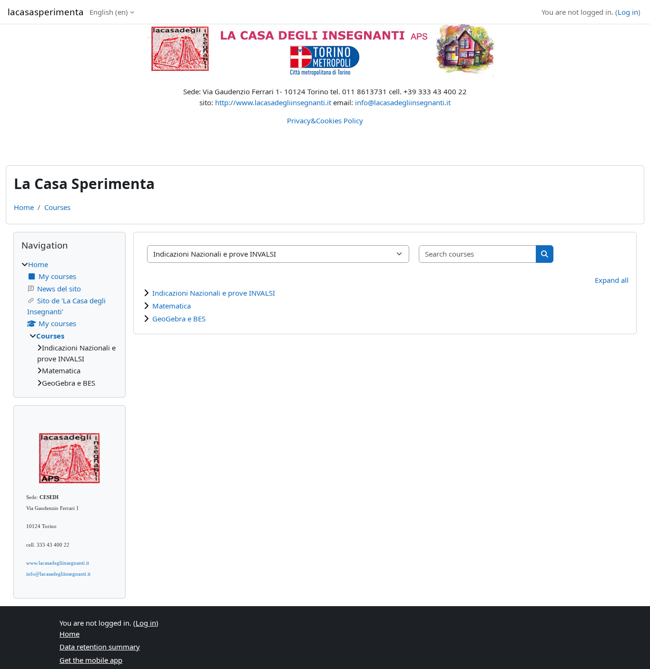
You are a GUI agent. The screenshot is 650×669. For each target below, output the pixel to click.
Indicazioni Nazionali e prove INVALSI (213, 293)
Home (24, 207)
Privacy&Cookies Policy (325, 120)
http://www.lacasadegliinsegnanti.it (273, 102)
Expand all (612, 280)
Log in (628, 12)
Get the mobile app (90, 660)
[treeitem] (69, 324)
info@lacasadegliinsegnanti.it (403, 102)
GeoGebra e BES (179, 318)
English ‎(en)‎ (108, 12)
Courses (57, 207)
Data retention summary (99, 646)
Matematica (171, 305)
